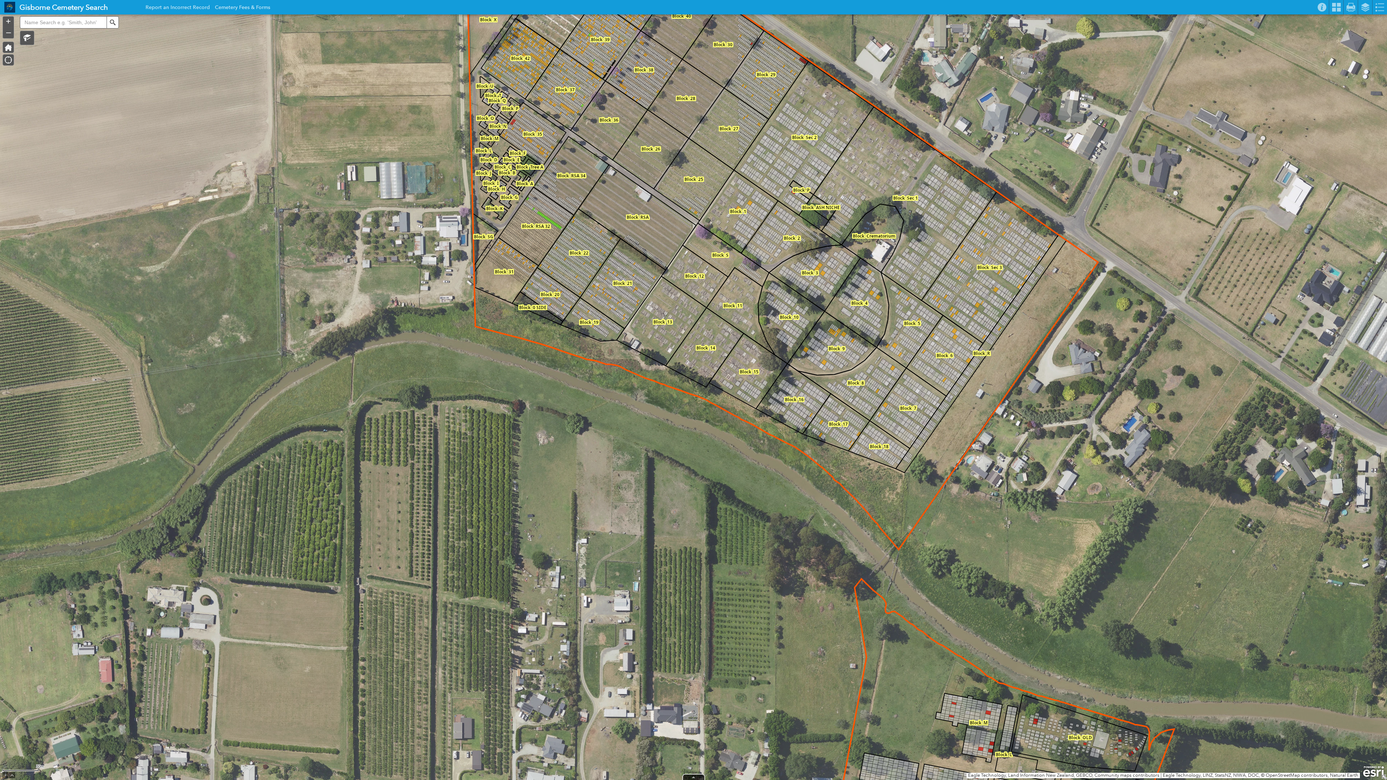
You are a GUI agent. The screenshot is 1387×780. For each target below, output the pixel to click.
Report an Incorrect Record (178, 8)
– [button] (8, 32)
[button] (27, 38)
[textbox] (63, 22)
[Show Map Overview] (1384, 777)
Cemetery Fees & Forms (242, 8)
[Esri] (1373, 771)
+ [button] (8, 21)
